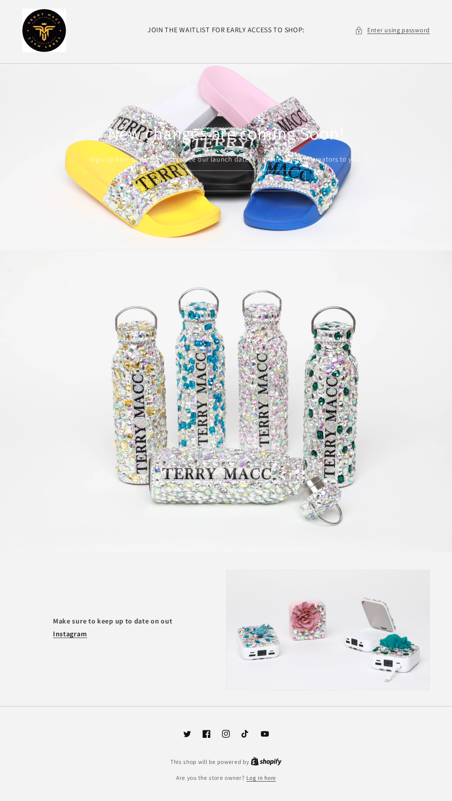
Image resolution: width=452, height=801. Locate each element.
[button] (392, 30)
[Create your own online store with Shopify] (266, 762)
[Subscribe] (295, 180)
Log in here (261, 778)
